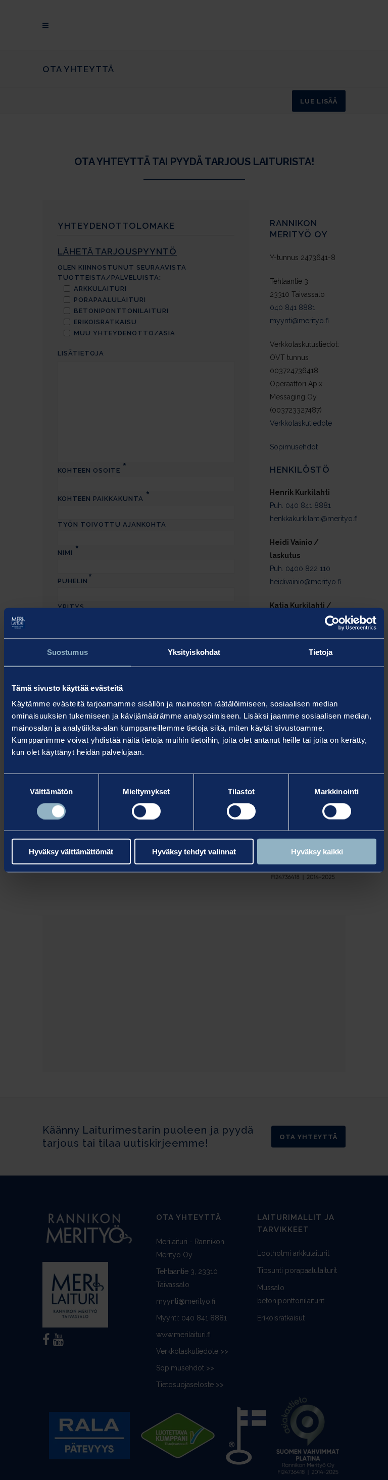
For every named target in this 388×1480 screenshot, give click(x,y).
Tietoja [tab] (321, 651)
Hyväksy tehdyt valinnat (194, 851)
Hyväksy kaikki (317, 851)
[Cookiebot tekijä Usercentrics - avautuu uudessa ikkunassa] (332, 622)
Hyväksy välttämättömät (71, 851)
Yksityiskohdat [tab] (194, 651)
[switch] (146, 811)
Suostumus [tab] (67, 651)
